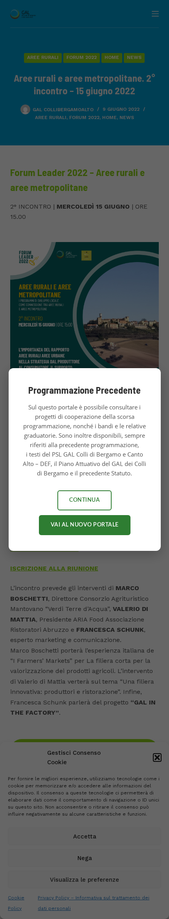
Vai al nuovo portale (85, 525)
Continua (84, 500)
